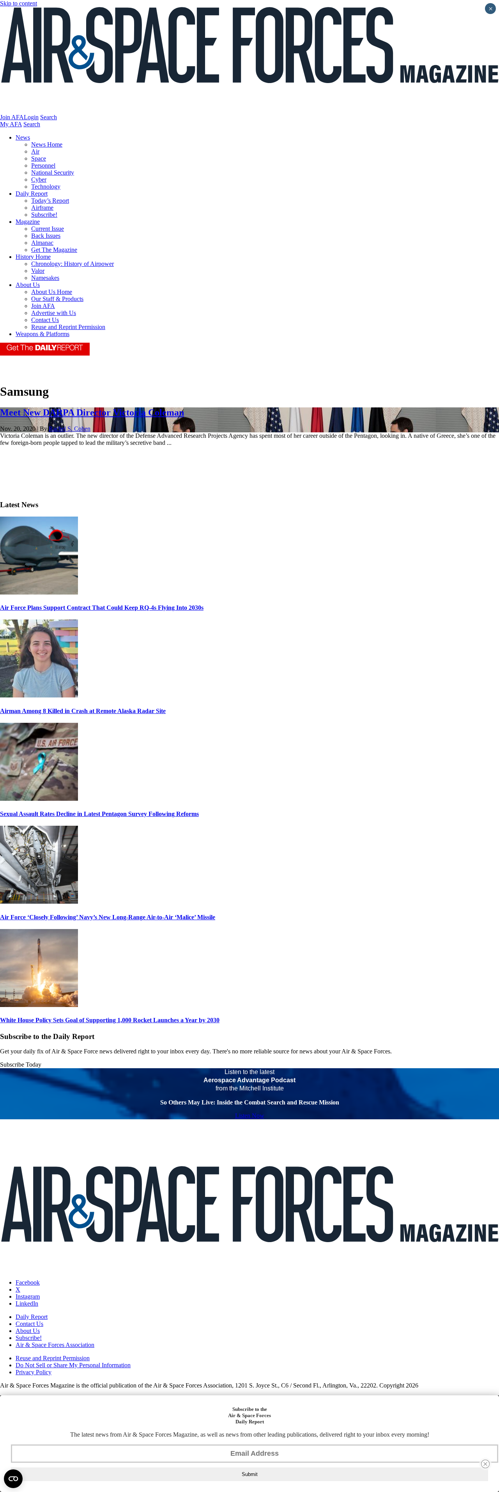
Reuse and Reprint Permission (68, 327)
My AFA (11, 124)
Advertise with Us (53, 313)
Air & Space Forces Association (55, 1345)
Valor (37, 270)
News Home (46, 144)
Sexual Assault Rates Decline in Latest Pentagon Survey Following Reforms (99, 814)
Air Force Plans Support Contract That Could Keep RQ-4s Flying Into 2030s (101, 607)
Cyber (38, 179)
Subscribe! (44, 214)
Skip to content (18, 3)
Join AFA (12, 117)
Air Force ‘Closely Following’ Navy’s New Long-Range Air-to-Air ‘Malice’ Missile (107, 917)
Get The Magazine (54, 249)
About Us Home (51, 291)
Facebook (28, 1282)
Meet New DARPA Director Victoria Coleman (92, 412)
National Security (52, 172)
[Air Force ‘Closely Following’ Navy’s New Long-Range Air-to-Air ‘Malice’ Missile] (39, 901)
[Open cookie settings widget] (13, 1478)
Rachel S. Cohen (69, 428)
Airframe (42, 207)
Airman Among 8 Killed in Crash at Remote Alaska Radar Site (83, 711)
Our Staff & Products (57, 299)
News (23, 137)
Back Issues (45, 235)
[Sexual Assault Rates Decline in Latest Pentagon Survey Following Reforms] (39, 798)
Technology (45, 186)
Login (31, 117)
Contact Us (45, 320)
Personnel (43, 165)
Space (38, 158)
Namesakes (45, 277)
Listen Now (249, 1115)
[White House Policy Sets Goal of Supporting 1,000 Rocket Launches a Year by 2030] (39, 1005)
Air (35, 151)
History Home (33, 256)
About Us (28, 284)
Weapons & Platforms (42, 334)
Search (48, 117)
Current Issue (47, 228)
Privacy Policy (33, 1372)
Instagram (28, 1296)
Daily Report (32, 193)
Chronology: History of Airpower (72, 263)
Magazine (28, 221)
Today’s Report (50, 200)
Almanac (42, 242)
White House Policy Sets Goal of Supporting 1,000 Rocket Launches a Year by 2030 (109, 1020)
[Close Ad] (485, 1464)
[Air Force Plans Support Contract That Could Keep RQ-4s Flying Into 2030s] (39, 592)
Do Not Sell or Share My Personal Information (73, 1365)
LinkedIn (27, 1303)
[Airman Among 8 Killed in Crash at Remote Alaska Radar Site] (39, 695)
